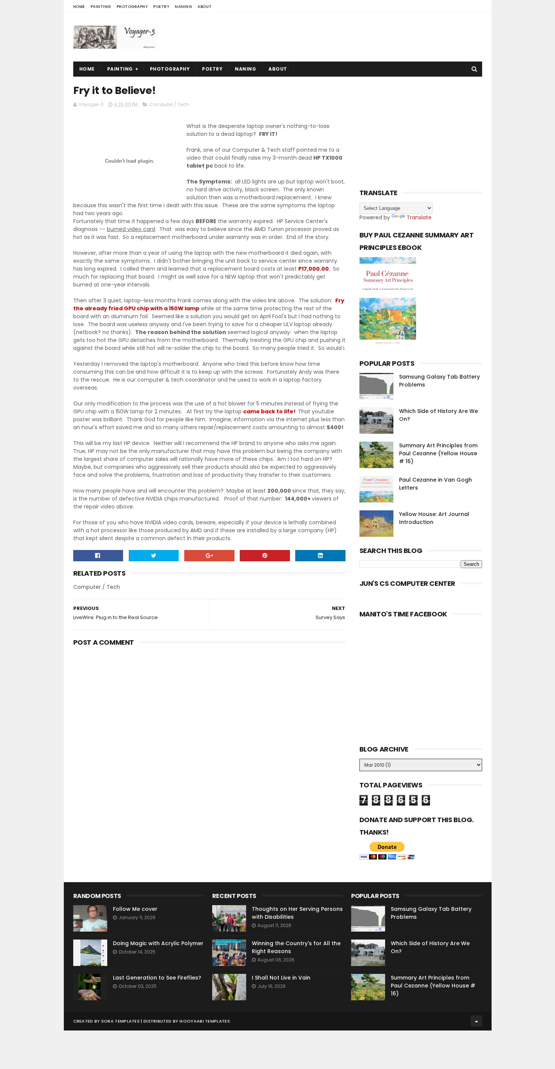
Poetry (161, 6)
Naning (183, 6)
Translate (419, 217)
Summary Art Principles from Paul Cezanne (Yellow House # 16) (438, 453)
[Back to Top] (476, 1021)
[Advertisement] (344, 37)
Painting (101, 6)
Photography (132, 6)
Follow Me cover (135, 909)
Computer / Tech (169, 104)
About (204, 6)
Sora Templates (120, 1021)
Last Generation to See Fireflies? (157, 977)
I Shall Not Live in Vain (281, 977)
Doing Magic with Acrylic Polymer (158, 943)
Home (79, 6)
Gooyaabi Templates (204, 1021)
